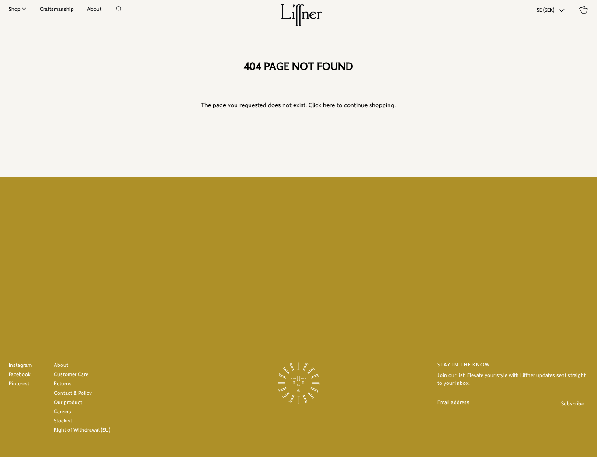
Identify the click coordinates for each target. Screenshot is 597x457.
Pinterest (19, 384)
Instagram (20, 366)
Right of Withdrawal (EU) (82, 430)
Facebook (20, 375)
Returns (63, 384)
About (94, 10)
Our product (68, 403)
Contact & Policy (73, 394)
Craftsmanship (57, 10)
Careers (62, 412)
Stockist (63, 421)
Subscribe (572, 404)
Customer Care (71, 375)
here (329, 105)
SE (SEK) (545, 10)
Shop (15, 10)
